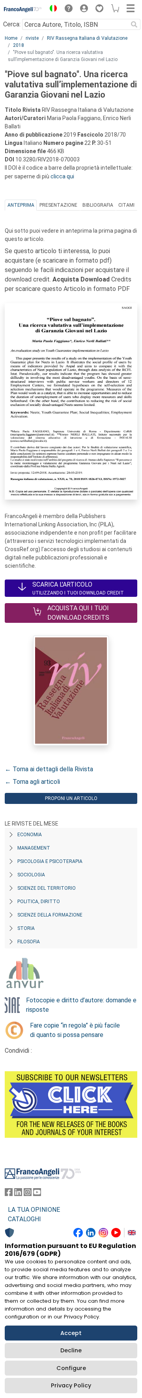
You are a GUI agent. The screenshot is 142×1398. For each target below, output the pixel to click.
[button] (51, 9)
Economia (29, 834)
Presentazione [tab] (58, 205)
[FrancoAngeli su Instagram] (28, 1194)
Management (33, 848)
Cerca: (12, 24)
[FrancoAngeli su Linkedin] (18, 1194)
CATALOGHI (24, 1219)
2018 (18, 45)
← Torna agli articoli (32, 781)
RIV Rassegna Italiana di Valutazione (87, 38)
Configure (71, 1368)
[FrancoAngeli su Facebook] (9, 1194)
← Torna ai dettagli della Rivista (49, 769)
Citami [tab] (126, 205)
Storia (26, 928)
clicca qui (62, 176)
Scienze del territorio (46, 888)
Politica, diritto (38, 901)
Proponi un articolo (71, 798)
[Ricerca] (134, 24)
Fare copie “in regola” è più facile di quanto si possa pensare (75, 1030)
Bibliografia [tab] (97, 205)
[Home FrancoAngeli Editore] (23, 9)
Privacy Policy (71, 1385)
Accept (71, 1333)
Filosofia (28, 941)
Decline (71, 1350)
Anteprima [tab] (20, 205)
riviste (32, 38)
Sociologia (31, 875)
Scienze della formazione (49, 915)
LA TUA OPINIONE (34, 1209)
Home (11, 38)
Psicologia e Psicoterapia (49, 861)
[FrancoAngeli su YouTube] (37, 1194)
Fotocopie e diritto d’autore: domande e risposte (81, 1004)
